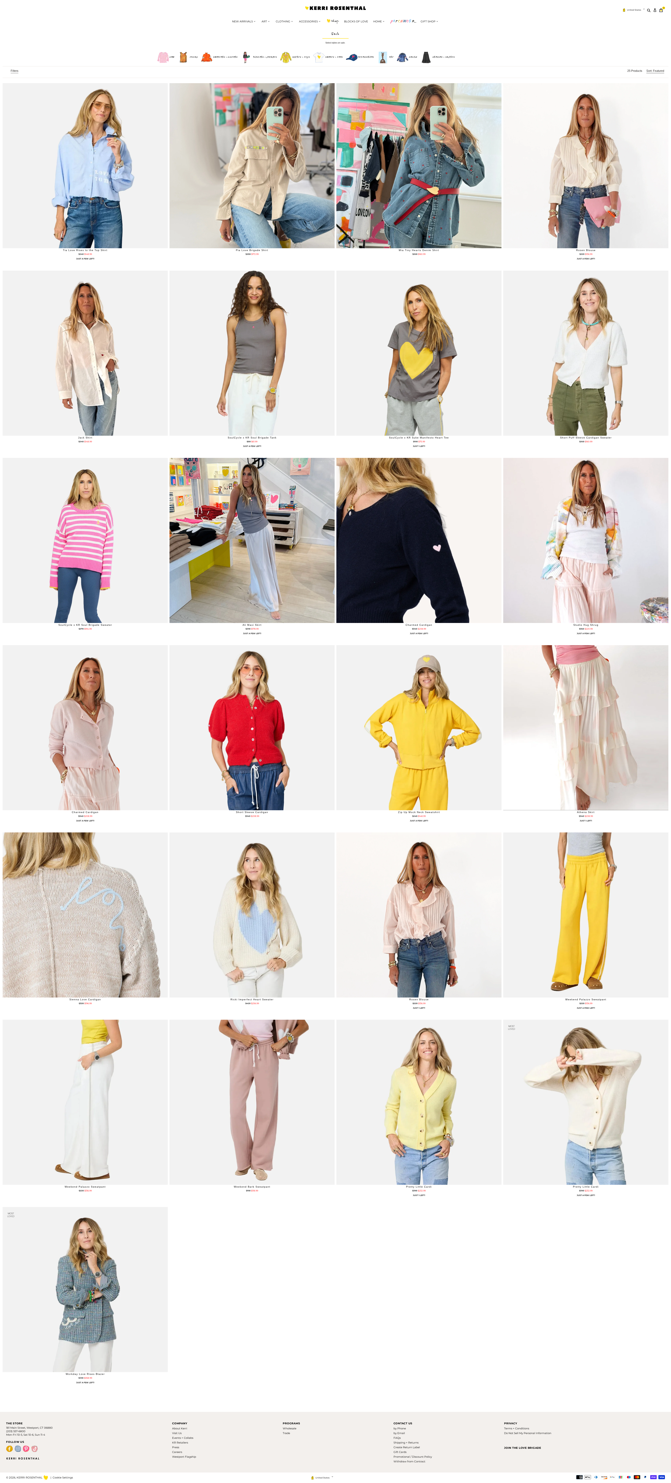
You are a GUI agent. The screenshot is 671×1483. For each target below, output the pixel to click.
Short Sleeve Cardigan (252, 812)
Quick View (85, 245)
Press (175, 1447)
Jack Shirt (85, 437)
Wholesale (289, 1428)
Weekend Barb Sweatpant (252, 1186)
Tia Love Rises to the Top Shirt (85, 250)
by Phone (400, 1428)
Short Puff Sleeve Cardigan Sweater (586, 437)
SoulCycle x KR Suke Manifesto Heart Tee (419, 437)
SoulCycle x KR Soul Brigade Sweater (85, 624)
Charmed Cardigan (419, 624)
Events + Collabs (182, 1438)
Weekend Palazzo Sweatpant (585, 999)
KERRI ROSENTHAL (335, 10)
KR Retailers (180, 1442)
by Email (399, 1433)
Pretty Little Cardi (419, 1186)
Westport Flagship (184, 1456)
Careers (177, 1452)
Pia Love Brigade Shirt (252, 250)
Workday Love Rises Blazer (85, 1374)
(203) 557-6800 (15, 1431)
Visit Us (177, 1433)
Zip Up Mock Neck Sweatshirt (419, 812)
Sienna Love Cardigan (85, 999)
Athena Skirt (586, 812)
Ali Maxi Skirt (252, 624)
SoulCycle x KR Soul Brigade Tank (252, 437)
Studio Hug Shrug (585, 624)
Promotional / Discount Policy (413, 1456)
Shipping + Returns (406, 1442)
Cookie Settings (63, 1477)
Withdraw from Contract (409, 1461)
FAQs (397, 1438)
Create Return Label (407, 1447)
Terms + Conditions (516, 1428)
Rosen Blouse (586, 250)
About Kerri (179, 1428)
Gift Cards (400, 1452)
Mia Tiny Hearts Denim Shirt (419, 250)
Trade (286, 1433)
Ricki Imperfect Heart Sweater (252, 999)
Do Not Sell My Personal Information (527, 1433)
